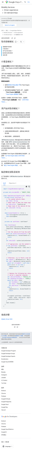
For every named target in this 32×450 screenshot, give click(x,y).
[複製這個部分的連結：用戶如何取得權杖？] (21, 109)
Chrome (3, 393)
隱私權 (7, 442)
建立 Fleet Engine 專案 (11, 165)
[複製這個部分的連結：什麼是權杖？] (15, 62)
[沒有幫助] (14, 38)
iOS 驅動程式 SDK (18, 34)
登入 (29, 2)
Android (3, 390)
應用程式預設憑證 (13, 85)
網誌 (2, 369)
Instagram (4, 375)
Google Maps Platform (15, 30)
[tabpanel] (16, 247)
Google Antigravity (6, 401)
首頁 (2, 30)
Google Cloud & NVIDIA (7, 362)
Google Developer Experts (8, 356)
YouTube (3, 383)
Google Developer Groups (8, 353)
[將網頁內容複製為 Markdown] (21, 41)
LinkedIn (3, 377)
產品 (7, 30)
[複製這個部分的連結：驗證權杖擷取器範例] (21, 172)
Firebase (3, 396)
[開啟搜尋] (25, 2)
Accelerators (4, 359)
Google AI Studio (5, 399)
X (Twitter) (4, 380)
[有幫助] (12, 38)
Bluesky (3, 372)
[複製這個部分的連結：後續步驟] (11, 315)
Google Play (4, 407)
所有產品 (3, 435)
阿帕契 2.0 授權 (19, 335)
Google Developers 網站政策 (9, 337)
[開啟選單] (2, 2)
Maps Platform (19, 2)
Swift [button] (4, 183)
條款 (2, 442)
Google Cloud (4, 404)
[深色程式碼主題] (26, 186)
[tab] (4, 183)
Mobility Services (8, 7)
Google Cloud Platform (7, 429)
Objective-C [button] (12, 183)
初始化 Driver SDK (6, 319)
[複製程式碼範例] (29, 186)
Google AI (3, 432)
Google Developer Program (8, 350)
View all (3, 410)
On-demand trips (11, 13)
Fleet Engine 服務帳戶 (12, 94)
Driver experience (11, 10)
